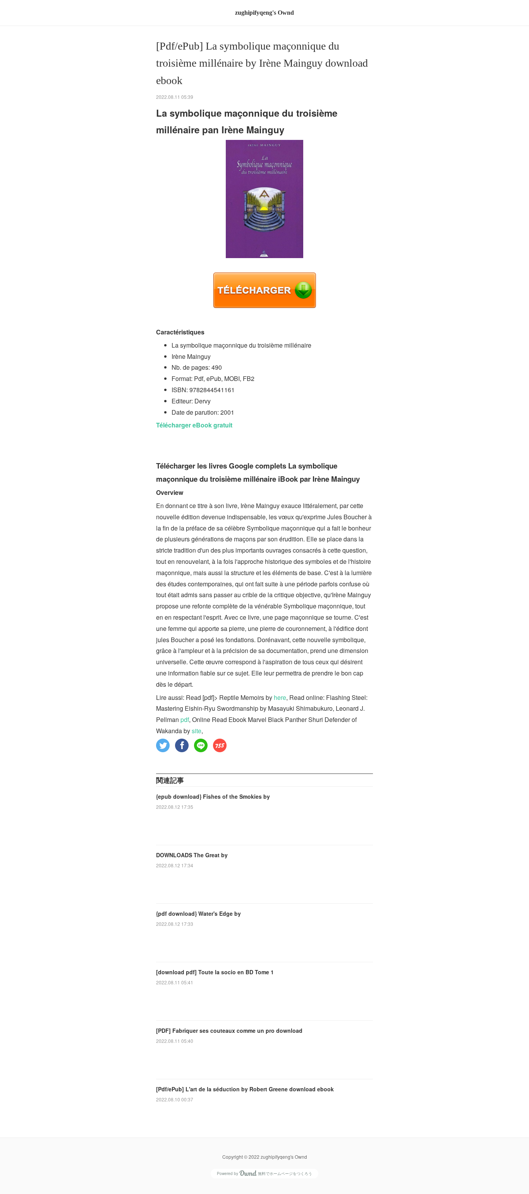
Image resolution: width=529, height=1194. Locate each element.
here (280, 697)
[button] (163, 745)
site (196, 730)
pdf (184, 719)
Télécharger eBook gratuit (194, 424)
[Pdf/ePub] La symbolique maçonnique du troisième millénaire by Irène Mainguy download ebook (262, 63)
